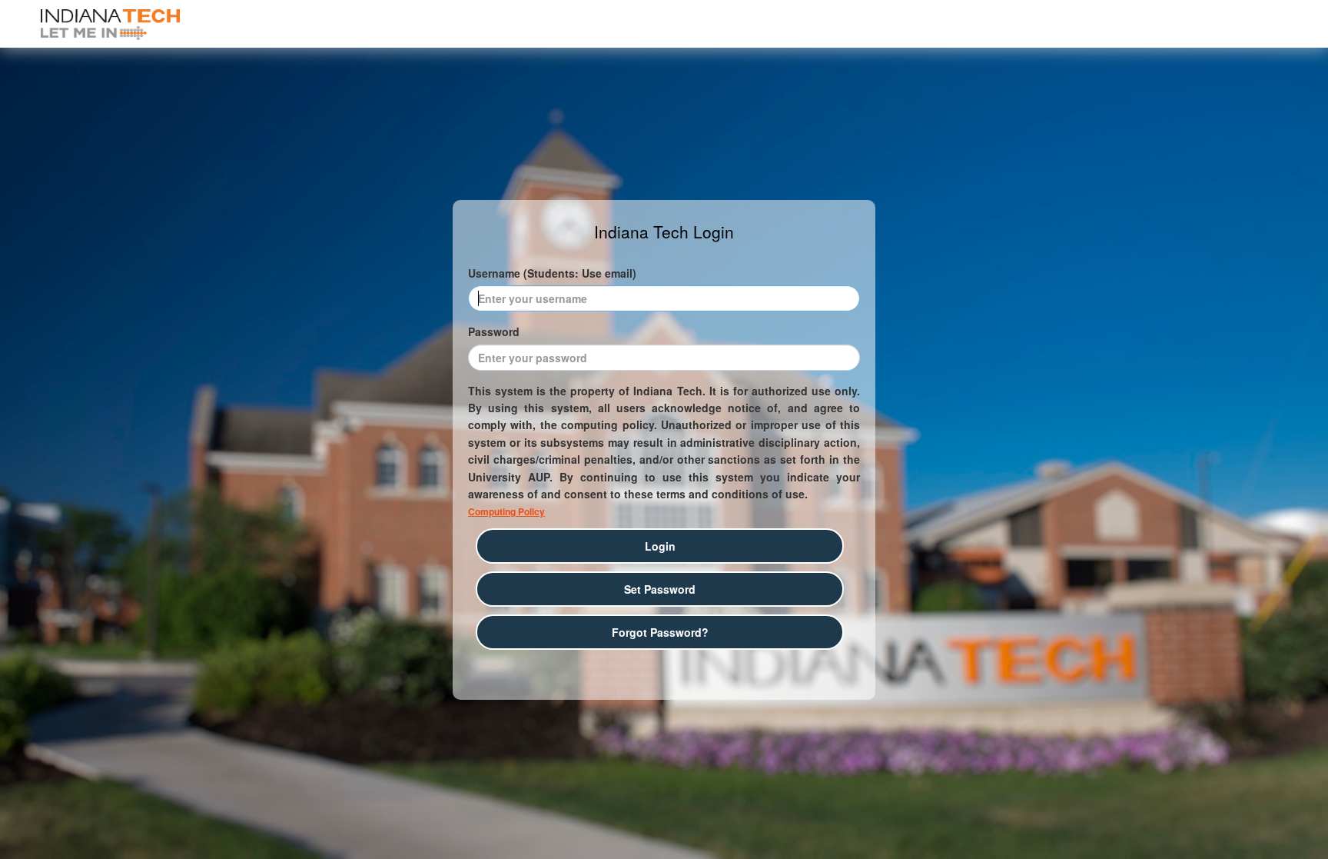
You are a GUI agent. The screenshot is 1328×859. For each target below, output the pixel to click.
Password (494, 331)
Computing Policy (506, 511)
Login (660, 546)
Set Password (660, 589)
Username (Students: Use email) (552, 273)
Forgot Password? (660, 632)
